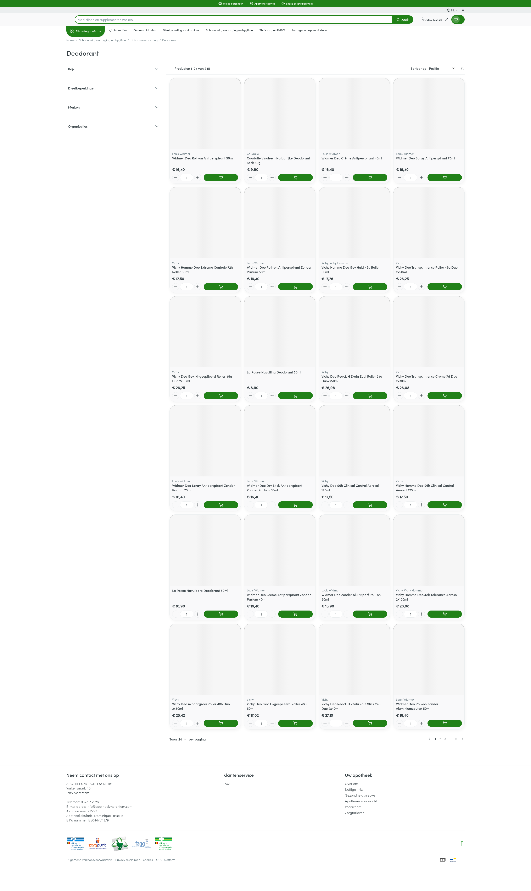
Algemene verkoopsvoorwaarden (90, 860)
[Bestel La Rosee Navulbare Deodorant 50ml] (221, 614)
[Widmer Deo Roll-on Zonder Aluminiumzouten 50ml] (428, 659)
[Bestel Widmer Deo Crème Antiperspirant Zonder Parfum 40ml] (295, 614)
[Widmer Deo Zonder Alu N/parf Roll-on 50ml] (354, 550)
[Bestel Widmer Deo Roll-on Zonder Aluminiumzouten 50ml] (444, 723)
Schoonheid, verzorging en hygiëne (93, 53)
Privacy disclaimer (127, 860)
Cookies (148, 860)
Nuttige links (354, 789)
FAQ (226, 783)
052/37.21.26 (90, 801)
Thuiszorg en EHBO (93, 120)
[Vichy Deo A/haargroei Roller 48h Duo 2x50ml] (205, 659)
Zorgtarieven (354, 812)
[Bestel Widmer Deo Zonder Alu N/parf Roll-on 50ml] (370, 614)
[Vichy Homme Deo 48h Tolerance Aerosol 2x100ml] (428, 550)
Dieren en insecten (93, 131)
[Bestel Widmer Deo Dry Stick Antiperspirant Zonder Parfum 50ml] (295, 504)
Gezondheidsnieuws (360, 795)
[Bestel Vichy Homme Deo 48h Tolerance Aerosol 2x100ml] (444, 614)
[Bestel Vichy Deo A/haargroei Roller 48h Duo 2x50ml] (221, 723)
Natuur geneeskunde (93, 108)
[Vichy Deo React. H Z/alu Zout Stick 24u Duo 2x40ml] (354, 659)
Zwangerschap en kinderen (93, 83)
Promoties (77, 41)
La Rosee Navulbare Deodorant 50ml (200, 590)
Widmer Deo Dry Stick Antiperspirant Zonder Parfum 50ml (274, 487)
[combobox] (233, 19)
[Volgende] (462, 738)
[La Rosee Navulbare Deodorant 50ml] (205, 550)
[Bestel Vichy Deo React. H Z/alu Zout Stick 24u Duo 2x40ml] (370, 723)
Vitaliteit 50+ (93, 96)
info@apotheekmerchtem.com (109, 806)
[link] (430, 738)
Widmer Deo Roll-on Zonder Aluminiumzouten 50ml (417, 706)
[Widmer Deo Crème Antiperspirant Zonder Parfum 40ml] (279, 550)
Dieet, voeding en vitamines (93, 68)
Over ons (351, 783)
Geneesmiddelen (93, 143)
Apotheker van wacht (361, 801)
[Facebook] (461, 844)
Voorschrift (353, 806)
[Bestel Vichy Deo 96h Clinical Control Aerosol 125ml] (370, 504)
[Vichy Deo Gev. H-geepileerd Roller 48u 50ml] (279, 659)
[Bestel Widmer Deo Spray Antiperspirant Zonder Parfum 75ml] (221, 504)
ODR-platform (165, 860)
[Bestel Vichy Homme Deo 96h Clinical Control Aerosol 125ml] (444, 504)
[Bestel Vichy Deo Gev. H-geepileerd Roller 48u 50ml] (295, 723)
